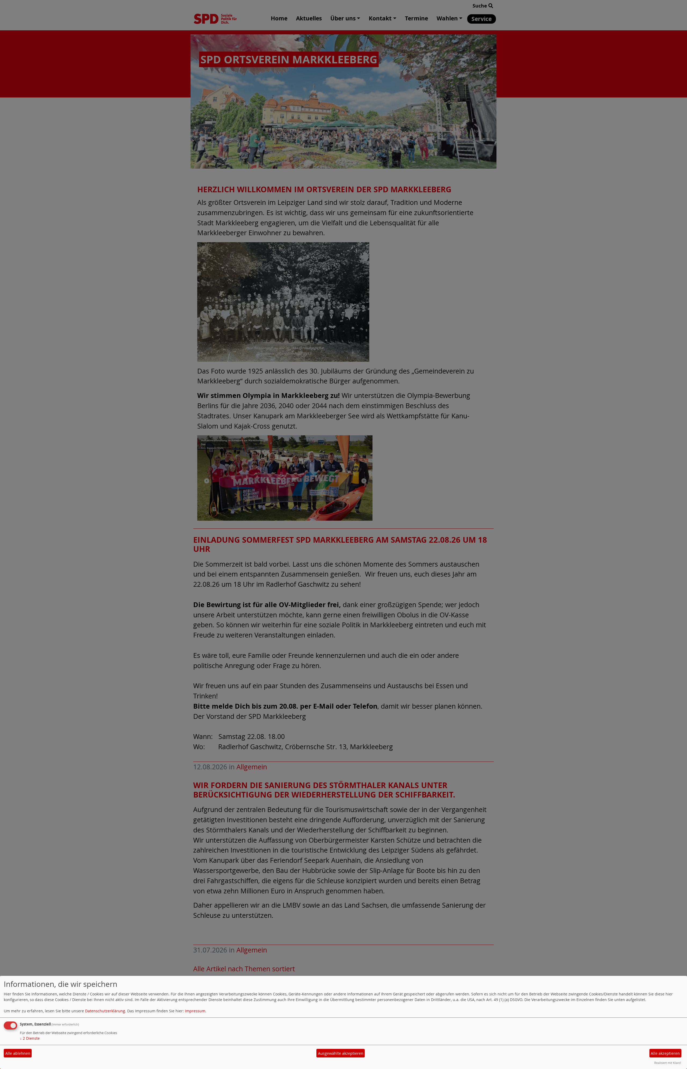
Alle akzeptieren (665, 1053)
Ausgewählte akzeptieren (340, 1053)
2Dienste (30, 1038)
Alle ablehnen (17, 1053)
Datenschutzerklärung (105, 1010)
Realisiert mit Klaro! (667, 1063)
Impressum (195, 1010)
